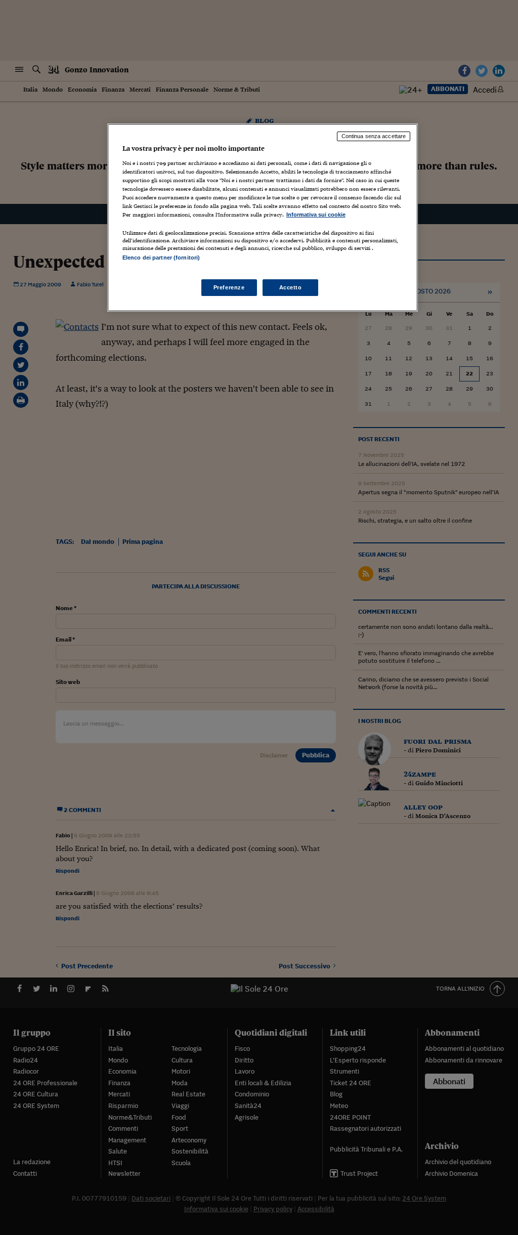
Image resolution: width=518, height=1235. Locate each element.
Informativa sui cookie (316, 214)
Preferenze (229, 287)
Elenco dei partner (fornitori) (161, 257)
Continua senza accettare (373, 136)
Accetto (290, 287)
